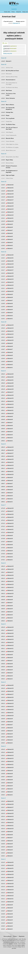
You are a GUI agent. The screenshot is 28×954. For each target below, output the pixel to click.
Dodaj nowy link (7, 53)
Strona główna (7, 936)
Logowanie (14, 9)
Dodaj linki (18, 11)
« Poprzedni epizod (8, 21)
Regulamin (21, 936)
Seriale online (14, 5)
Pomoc (13, 11)
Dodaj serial (25, 11)
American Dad (8, 16)
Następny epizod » (20, 21)
